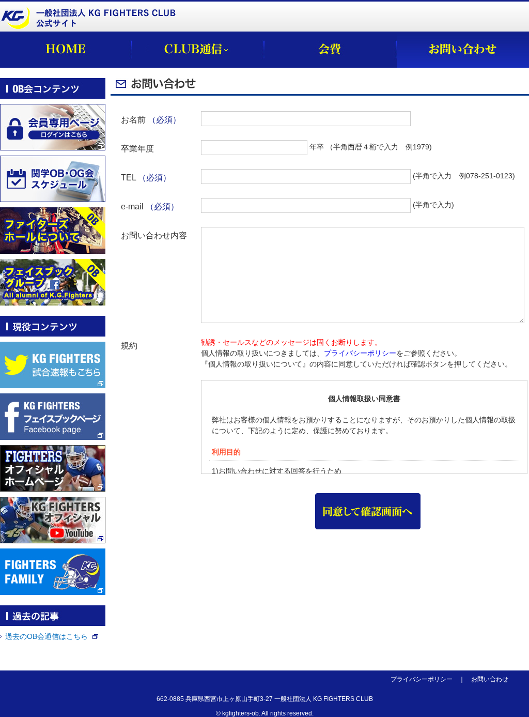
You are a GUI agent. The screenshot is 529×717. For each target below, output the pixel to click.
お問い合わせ (489, 679)
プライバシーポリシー (360, 353)
